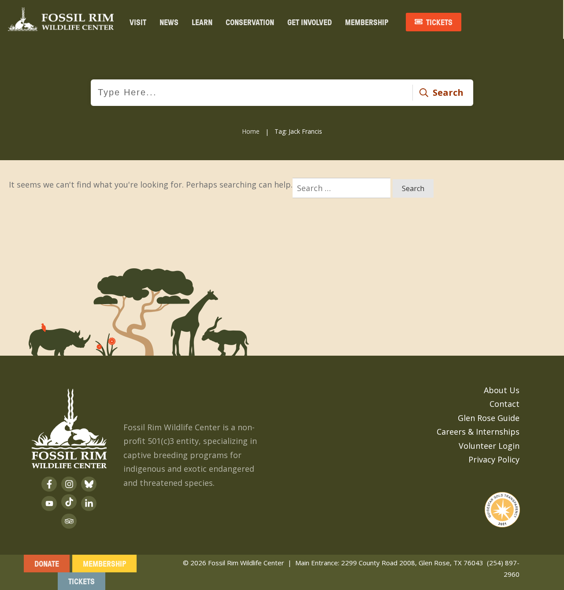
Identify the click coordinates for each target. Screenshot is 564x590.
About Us (501, 390)
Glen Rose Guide (488, 418)
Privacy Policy (493, 459)
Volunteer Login (489, 445)
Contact (504, 403)
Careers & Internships (478, 431)
